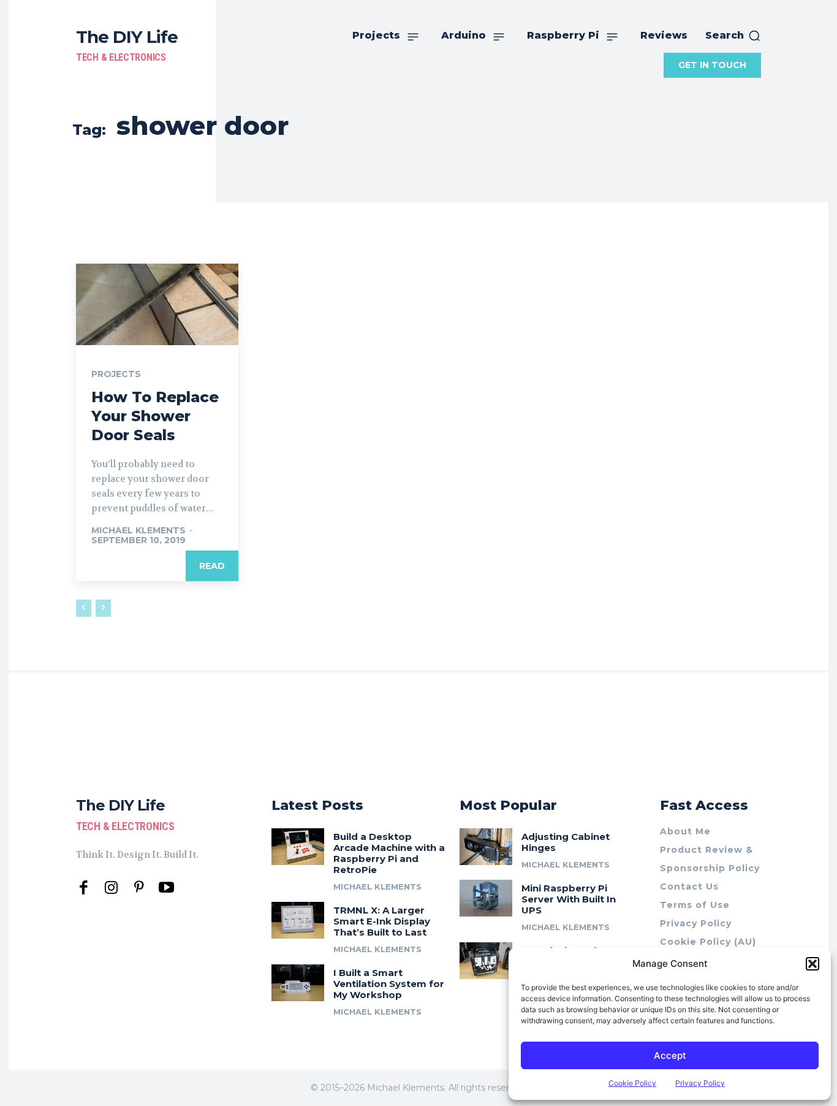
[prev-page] (83, 608)
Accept (670, 1055)
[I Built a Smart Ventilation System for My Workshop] (297, 982)
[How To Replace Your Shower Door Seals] (157, 304)
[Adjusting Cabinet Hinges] (486, 846)
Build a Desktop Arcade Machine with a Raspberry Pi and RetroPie (389, 853)
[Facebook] (83, 888)
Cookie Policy (632, 1083)
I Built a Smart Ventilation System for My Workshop (388, 984)
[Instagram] (111, 888)
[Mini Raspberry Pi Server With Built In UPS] (486, 898)
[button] (812, 964)
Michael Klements (138, 530)
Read (212, 565)
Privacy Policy (700, 1083)
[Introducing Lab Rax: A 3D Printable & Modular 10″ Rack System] (486, 960)
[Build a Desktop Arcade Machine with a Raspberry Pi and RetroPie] (297, 846)
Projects (116, 374)
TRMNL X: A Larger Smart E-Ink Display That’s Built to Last (381, 921)
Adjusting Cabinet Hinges (565, 842)
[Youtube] (166, 888)
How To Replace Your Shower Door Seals (155, 416)
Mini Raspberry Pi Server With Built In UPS (568, 899)
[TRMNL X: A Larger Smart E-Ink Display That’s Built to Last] (297, 920)
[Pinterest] (138, 888)
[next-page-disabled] (103, 608)
